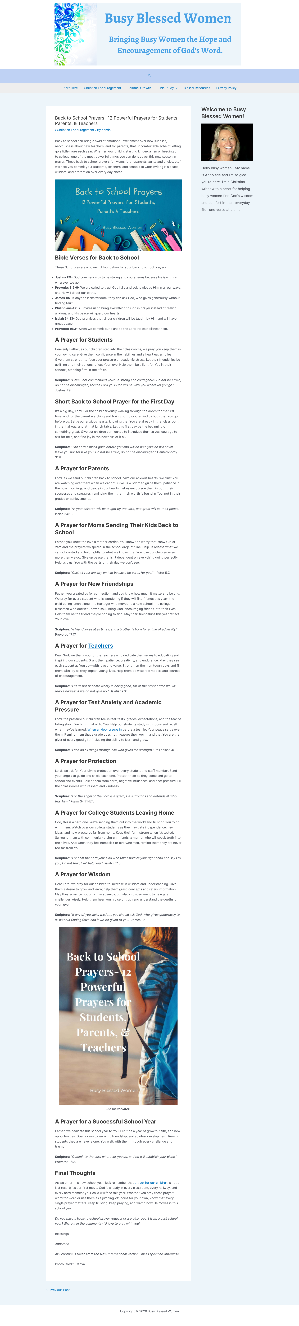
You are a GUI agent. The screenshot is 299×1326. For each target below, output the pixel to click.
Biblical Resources (197, 88)
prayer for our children (151, 1182)
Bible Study (165, 88)
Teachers (100, 645)
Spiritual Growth (139, 88)
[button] (149, 76)
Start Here (70, 88)
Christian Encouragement (102, 88)
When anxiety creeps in (105, 729)
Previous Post (58, 1290)
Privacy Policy (226, 88)
